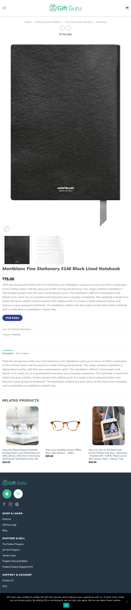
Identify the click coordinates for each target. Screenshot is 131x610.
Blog (4, 530)
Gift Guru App (9, 524)
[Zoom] (7, 229)
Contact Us (7, 580)
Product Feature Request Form (17, 566)
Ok (66, 605)
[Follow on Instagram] (10, 505)
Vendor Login (9, 555)
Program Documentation (15, 561)
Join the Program (10, 549)
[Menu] (4, 8)
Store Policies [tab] (22, 353)
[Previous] (9, 135)
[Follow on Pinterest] (17, 505)
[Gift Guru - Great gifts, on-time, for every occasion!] (65, 8)
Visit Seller (12, 317)
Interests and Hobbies (48, 21)
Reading (101, 21)
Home (27, 21)
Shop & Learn (12, 513)
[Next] (122, 135)
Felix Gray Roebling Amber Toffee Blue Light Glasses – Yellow (63, 451)
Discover (6, 518)
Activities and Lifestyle (79, 21)
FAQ (4, 586)
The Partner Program (13, 544)
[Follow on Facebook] (4, 505)
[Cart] (127, 8)
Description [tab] (8, 353)
